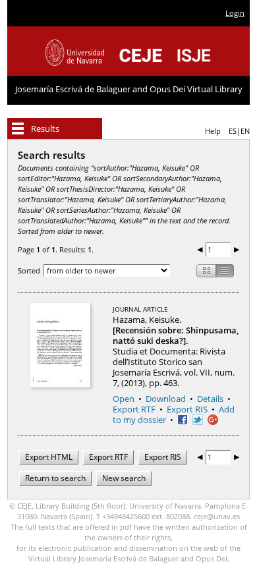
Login (234, 13)
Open (123, 399)
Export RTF (134, 409)
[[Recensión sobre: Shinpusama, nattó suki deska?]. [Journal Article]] (60, 345)
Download (166, 399)
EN (245, 131)
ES (233, 131)
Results (45, 128)
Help (213, 131)
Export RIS (187, 409)
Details (210, 399)
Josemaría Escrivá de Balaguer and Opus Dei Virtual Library (129, 89)
